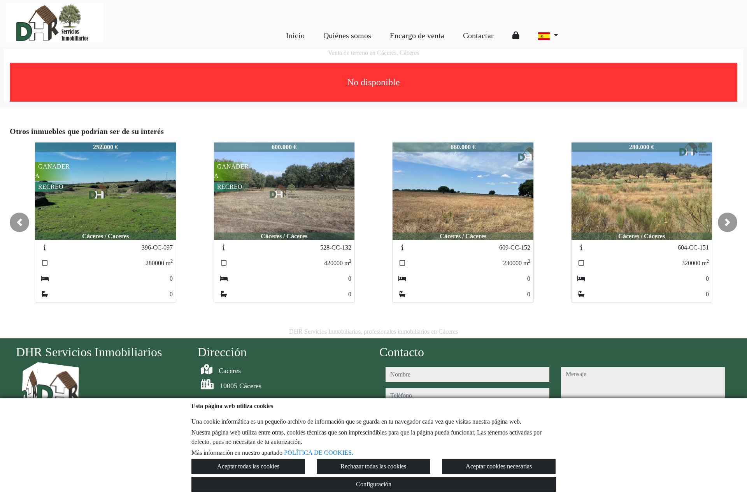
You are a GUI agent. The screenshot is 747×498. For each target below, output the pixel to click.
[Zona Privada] (516, 35)
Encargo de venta (417, 35)
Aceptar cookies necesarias (499, 466)
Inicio (295, 35)
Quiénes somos (347, 35)
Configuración (373, 484)
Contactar (478, 35)
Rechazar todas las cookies (373, 466)
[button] (19, 222)
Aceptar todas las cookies (248, 466)
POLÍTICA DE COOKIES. (318, 452)
